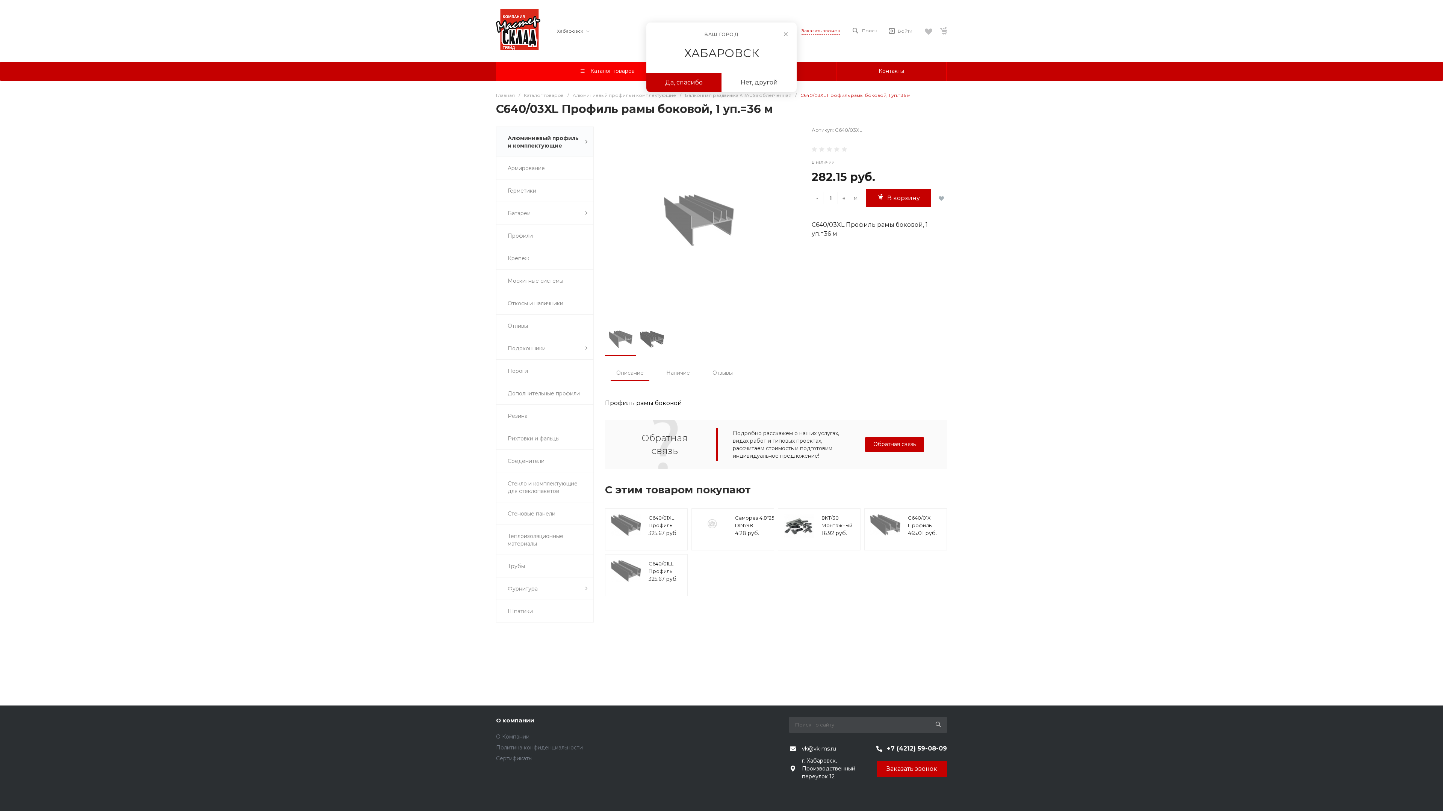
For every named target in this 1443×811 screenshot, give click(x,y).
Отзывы (722, 372)
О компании (515, 720)
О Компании (512, 736)
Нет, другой (759, 82)
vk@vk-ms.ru (819, 748)
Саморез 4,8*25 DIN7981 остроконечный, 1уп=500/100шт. (756, 529)
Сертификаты (514, 758)
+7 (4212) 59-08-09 (917, 748)
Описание (630, 372)
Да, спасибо (684, 82)
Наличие (678, 372)
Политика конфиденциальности (539, 747)
